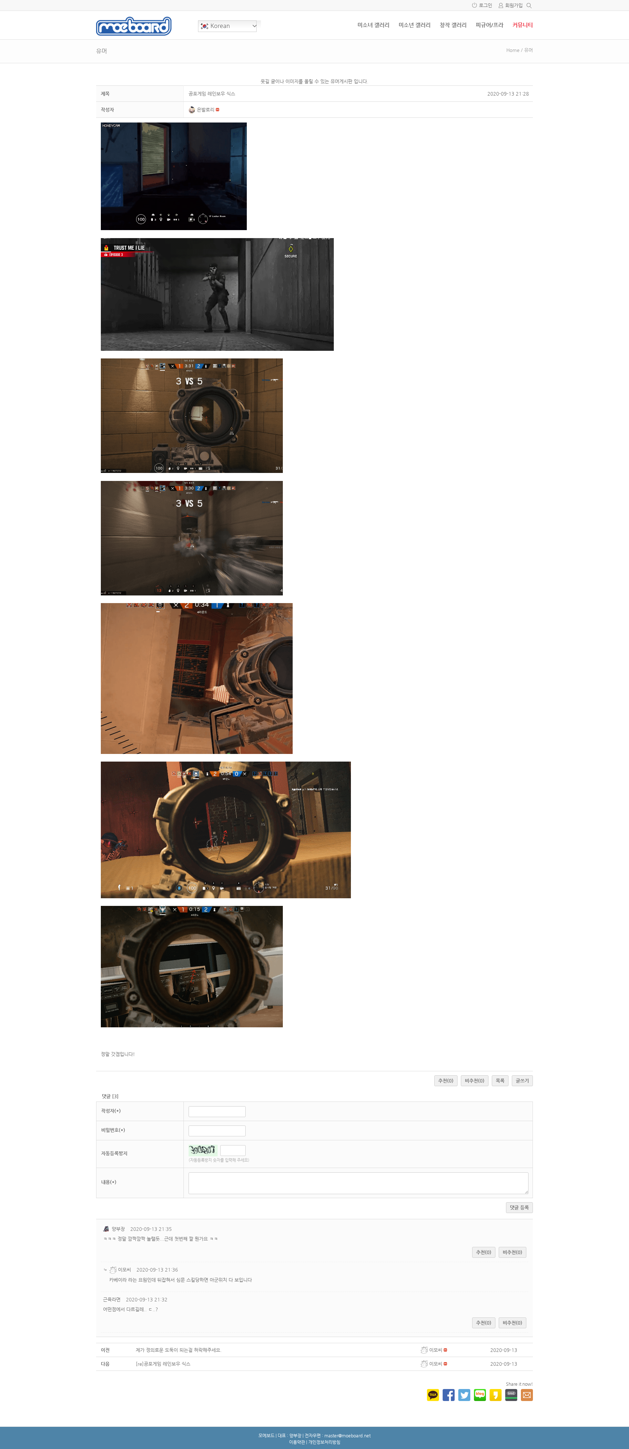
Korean (219, 25)
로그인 (485, 5)
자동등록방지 (114, 1153)
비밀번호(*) (113, 1130)
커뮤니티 (523, 25)
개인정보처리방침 (324, 1442)
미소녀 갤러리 (373, 25)
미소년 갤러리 (415, 25)
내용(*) (108, 1182)
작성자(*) (111, 1110)
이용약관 (297, 1442)
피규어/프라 (489, 25)
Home (512, 50)
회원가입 (514, 5)
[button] (193, 109)
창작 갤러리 (453, 25)
